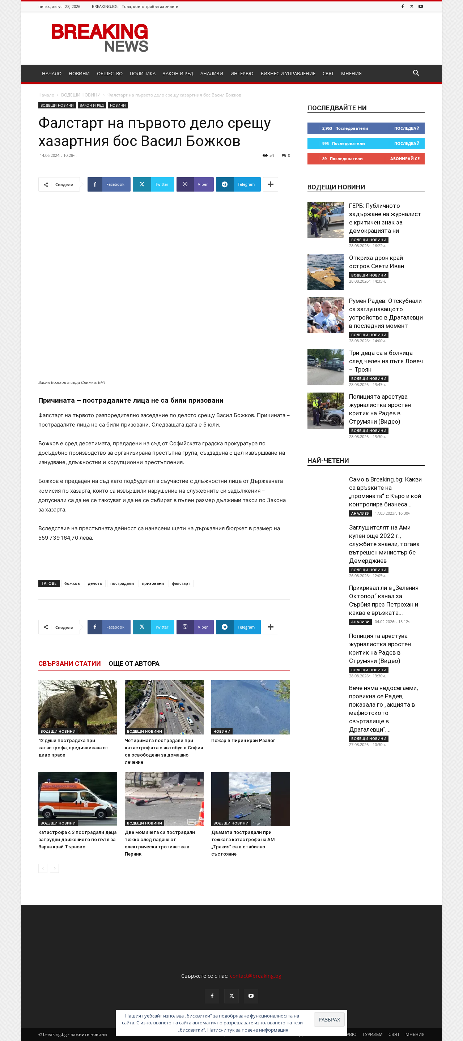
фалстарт (181, 583)
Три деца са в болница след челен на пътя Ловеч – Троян (386, 361)
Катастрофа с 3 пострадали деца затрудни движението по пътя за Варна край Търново (77, 839)
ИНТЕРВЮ (242, 73)
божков (72, 583)
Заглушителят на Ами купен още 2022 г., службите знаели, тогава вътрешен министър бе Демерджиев (384, 544)
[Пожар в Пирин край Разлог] (250, 707)
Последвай (407, 128)
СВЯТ (328, 73)
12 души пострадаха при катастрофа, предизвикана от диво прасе (73, 748)
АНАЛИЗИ (211, 73)
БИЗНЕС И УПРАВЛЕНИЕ (288, 73)
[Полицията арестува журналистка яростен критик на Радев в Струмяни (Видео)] (325, 411)
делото (95, 583)
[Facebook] (403, 6)
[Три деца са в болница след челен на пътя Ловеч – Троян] (325, 367)
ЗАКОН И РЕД (178, 73)
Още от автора (134, 663)
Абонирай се (405, 158)
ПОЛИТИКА (143, 73)
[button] (416, 73)
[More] (270, 184)
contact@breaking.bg (255, 975)
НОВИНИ (79, 73)
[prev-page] (42, 868)
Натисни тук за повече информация (247, 1030)
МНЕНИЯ (351, 73)
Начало (46, 95)
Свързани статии (69, 663)
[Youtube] (421, 6)
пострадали (122, 583)
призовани (153, 583)
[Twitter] (412, 6)
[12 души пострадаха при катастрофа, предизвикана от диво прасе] (77, 707)
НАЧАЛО (51, 73)
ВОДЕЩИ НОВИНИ (81, 95)
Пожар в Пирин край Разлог (243, 740)
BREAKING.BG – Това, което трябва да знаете (135, 6)
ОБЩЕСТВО (110, 73)
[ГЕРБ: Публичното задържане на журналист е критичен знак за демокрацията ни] (325, 220)
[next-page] (54, 868)
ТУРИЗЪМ (372, 1034)
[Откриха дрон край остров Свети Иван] (325, 272)
